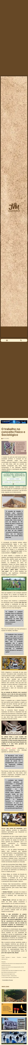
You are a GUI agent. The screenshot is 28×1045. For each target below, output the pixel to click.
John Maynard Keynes (8, 748)
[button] (7, 340)
